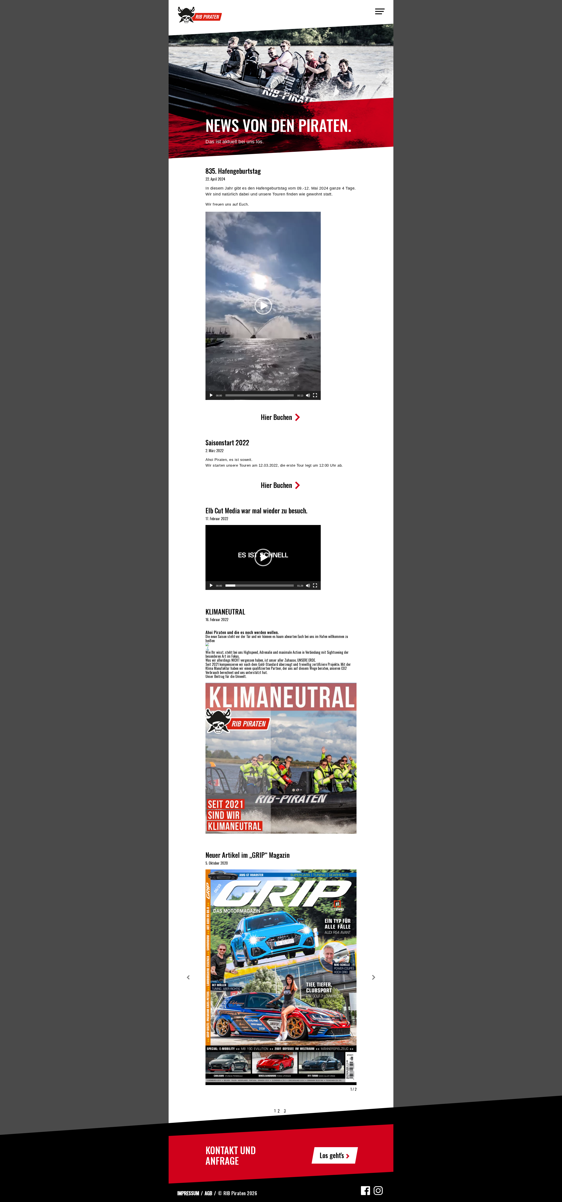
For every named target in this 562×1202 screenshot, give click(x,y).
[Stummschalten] (308, 395)
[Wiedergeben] (211, 395)
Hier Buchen (277, 417)
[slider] (259, 395)
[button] (263, 306)
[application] (263, 306)
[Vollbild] (315, 395)
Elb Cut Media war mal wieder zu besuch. (256, 510)
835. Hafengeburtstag (233, 171)
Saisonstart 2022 (227, 442)
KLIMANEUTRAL (225, 611)
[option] (281, 306)
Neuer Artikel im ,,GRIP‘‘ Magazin (247, 855)
